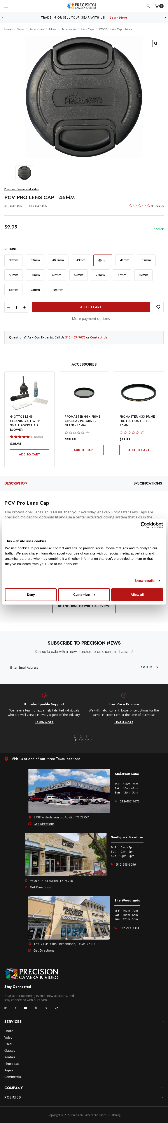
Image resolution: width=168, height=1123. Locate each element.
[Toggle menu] (6, 6)
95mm (35, 290)
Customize (81, 594)
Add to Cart (29, 454)
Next (165, 18)
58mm (35, 275)
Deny (31, 594)
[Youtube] (25, 1008)
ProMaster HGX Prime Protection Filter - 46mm (137, 420)
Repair (8, 1070)
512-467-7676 (75, 337)
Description (15, 483)
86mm (13, 290)
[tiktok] (56, 1008)
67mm (78, 275)
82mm (143, 275)
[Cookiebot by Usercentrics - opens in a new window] (144, 525)
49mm (124, 260)
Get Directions (44, 824)
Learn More (118, 17)
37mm (13, 260)
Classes (9, 1050)
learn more (44, 722)
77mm (121, 275)
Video (8, 1037)
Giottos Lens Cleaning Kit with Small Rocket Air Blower (25, 423)
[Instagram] (5, 1008)
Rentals (9, 1057)
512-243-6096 (126, 864)
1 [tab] (77, 740)
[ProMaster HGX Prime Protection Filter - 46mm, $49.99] (139, 393)
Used (8, 1044)
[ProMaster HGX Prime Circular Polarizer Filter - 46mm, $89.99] (84, 393)
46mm (102, 260)
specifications (147, 483)
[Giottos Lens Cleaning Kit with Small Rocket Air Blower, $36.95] (29, 393)
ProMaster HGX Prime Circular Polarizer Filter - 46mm (82, 420)
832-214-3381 (129, 928)
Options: (10, 249)
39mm (35, 260)
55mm (13, 275)
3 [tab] (89, 740)
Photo (8, 1031)
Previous (3, 18)
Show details (144, 580)
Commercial (12, 1077)
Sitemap (115, 1115)
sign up (147, 667)
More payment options (91, 318)
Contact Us (98, 337)
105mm (57, 290)
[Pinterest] (36, 1007)
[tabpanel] (44, 708)
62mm (56, 275)
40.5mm (58, 260)
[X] (46, 1008)
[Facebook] (15, 1008)
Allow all (137, 594)
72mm (100, 275)
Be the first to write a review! (84, 606)
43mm (81, 260)
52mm (146, 260)
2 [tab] (83, 740)
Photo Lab (11, 1064)
